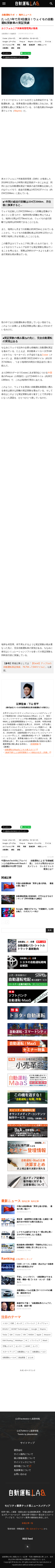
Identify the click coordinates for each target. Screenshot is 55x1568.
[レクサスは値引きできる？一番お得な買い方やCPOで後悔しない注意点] (8, 1235)
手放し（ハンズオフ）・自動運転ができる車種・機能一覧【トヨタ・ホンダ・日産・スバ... (34, 1279)
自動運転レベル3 (38, 1352)
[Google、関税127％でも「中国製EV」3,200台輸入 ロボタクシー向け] (8, 912)
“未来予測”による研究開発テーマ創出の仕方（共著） (27, 752)
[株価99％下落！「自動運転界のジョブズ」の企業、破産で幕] (8, 1306)
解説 (12, 48)
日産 (12, 1323)
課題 (18, 48)
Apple (39, 1334)
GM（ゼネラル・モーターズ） (29, 38)
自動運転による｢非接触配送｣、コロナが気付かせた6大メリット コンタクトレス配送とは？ (41, 864)
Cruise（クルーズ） (9, 38)
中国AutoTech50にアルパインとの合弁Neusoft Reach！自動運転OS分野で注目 (14, 863)
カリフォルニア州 (8, 45)
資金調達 (21, 1357)
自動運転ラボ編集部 (9, 33)
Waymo (17, 111)
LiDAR (27, 1346)
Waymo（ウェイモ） (35, 41)
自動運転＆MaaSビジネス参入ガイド (20, 750)
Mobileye (19, 1340)
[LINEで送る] (25, 53)
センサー (19, 1346)
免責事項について (22, 1470)
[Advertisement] (27, 145)
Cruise (45, 355)
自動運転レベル (23, 1352)
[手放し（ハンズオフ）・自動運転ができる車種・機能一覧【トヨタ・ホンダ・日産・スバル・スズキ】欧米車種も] (8, 1280)
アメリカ (48, 41)
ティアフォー (43, 1323)
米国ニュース (42, 45)
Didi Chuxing (8, 1340)
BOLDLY (6, 1329)
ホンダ (19, 1323)
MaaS (45, 1340)
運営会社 (18, 1450)
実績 (24, 45)
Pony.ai (22, 41)
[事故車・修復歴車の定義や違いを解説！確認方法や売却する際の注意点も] (8, 1222)
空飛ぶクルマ (8, 1346)
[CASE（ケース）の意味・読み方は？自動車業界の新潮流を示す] (8, 1267)
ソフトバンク (30, 1323)
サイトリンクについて (24, 1462)
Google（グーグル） (10, 41)
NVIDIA (31, 1334)
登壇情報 (34, 744)
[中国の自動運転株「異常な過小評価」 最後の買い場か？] (8, 886)
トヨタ (5, 1323)
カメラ (35, 1346)
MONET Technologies (19, 1329)
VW (24, 1334)
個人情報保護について (24, 1458)
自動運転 (5, 48)
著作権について (21, 1466)
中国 (50, 373)
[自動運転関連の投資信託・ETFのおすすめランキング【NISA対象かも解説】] (8, 899)
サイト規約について (23, 1454)
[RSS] (27, 1546)
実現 (18, 45)
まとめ (30, 1357)
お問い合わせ (20, 1474)
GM (11, 1334)
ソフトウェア (35, 1340)
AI (26, 1340)
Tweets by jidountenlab (27, 1434)
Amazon (47, 1334)
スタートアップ (9, 1352)
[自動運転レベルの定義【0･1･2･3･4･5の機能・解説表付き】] (8, 1293)
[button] (51, 3)
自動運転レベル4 (9, 1357)
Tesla (5, 1334)
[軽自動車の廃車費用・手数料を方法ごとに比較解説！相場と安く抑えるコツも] (8, 1248)
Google (34, 1329)
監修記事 (32, 45)
